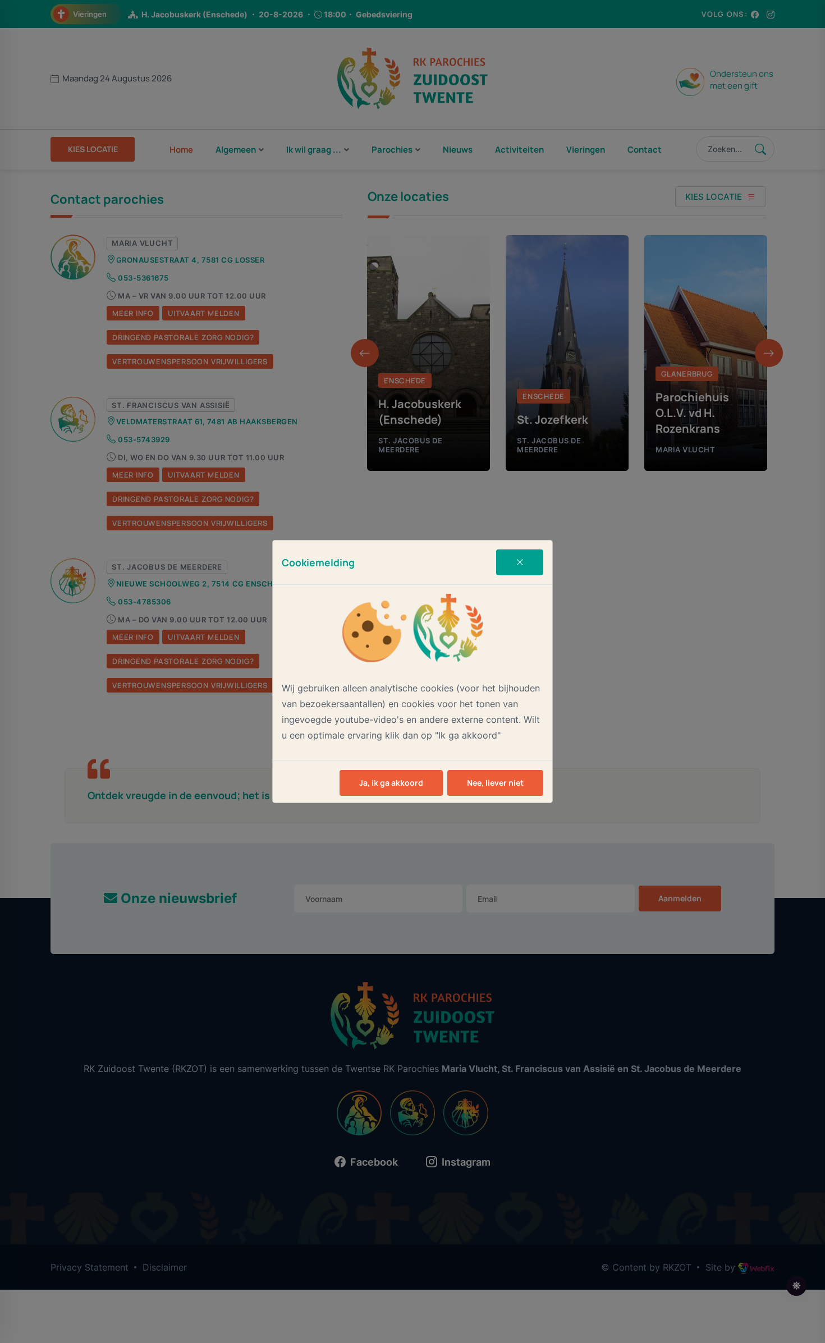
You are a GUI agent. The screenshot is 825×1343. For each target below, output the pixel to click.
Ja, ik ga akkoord (391, 782)
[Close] (519, 562)
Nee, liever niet (495, 782)
